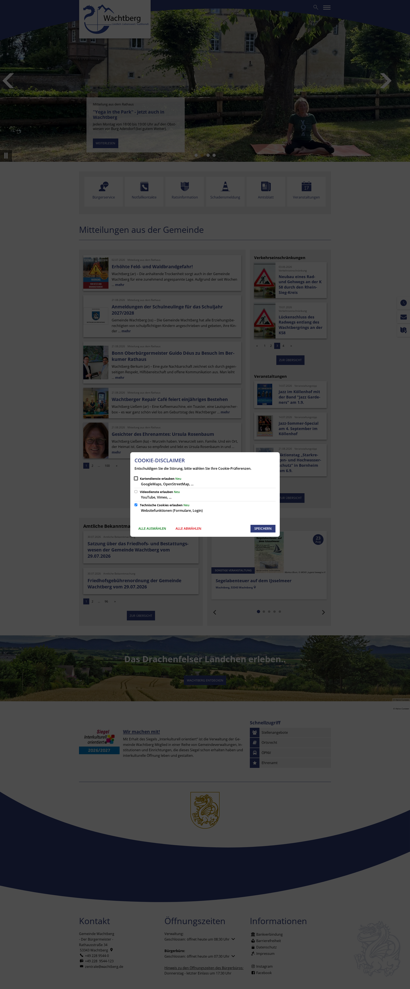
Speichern (263, 528)
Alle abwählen (188, 528)
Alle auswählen (152, 528)
